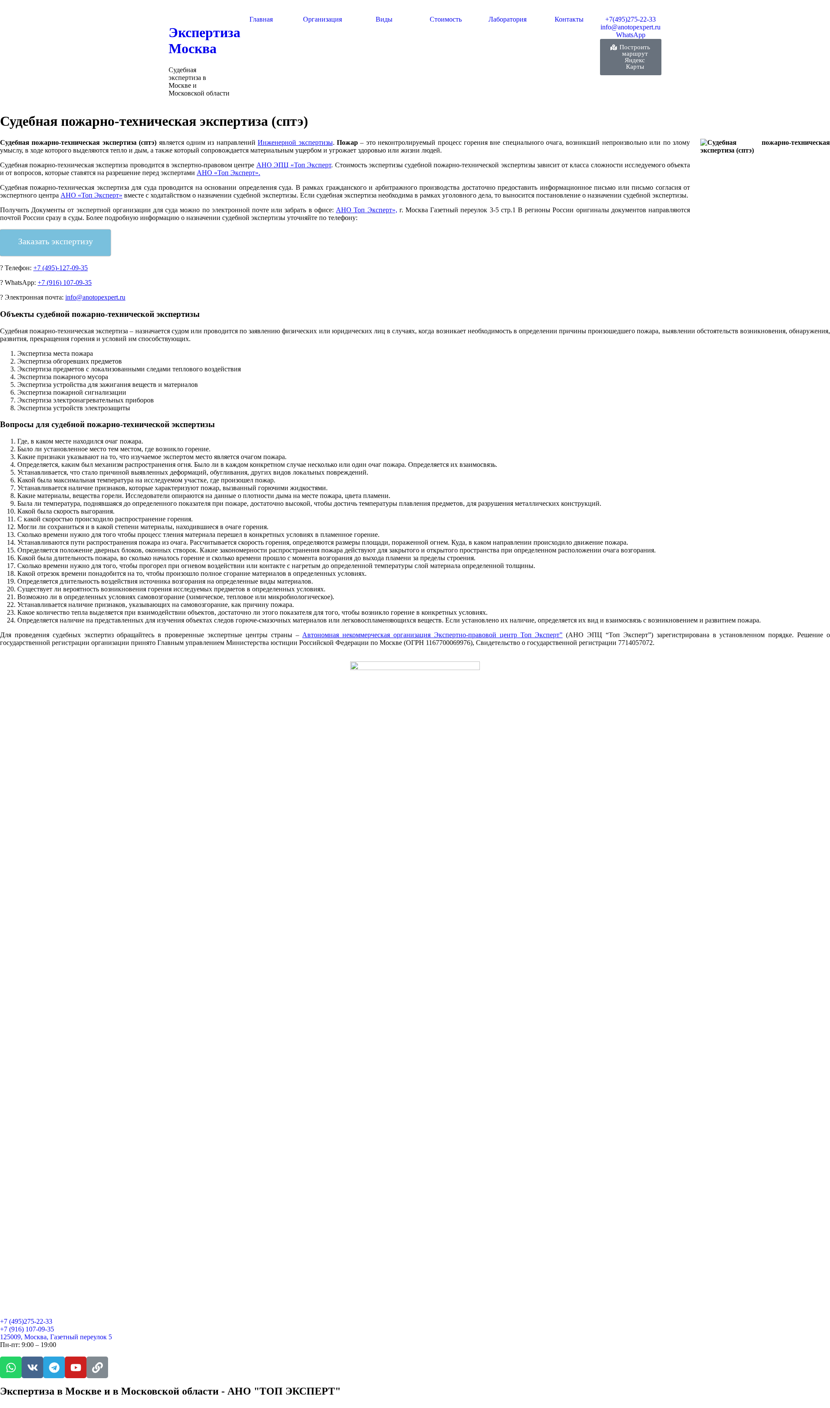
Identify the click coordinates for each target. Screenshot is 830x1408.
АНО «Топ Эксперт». (228, 172)
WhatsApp (630, 34)
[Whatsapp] (11, 1367)
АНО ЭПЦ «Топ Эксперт (294, 165)
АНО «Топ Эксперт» (91, 195)
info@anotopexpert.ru (630, 27)
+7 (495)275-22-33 (26, 1321)
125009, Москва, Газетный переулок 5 (56, 1337)
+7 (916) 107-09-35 (65, 282)
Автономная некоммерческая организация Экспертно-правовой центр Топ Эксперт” (432, 635)
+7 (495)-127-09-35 (60, 267)
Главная (261, 19)
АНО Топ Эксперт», (366, 210)
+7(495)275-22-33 (630, 19)
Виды (384, 19)
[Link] (97, 1367)
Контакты (569, 19)
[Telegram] (54, 1367)
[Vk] (32, 1367)
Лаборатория (507, 19)
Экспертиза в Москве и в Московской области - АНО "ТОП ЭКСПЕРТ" (170, 1391)
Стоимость (446, 19)
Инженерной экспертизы (295, 142)
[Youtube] (75, 1367)
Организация (322, 19)
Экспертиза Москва (204, 40)
